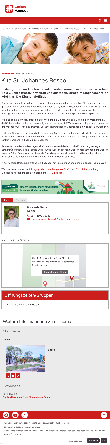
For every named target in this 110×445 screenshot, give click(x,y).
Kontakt (7, 200)
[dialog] (56, 432)
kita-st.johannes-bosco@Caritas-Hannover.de (55, 219)
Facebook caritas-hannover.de (6, 415)
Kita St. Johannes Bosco (93, 28)
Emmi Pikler (82, 169)
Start (15, 28)
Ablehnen (93, 440)
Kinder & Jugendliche (29, 28)
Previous (8, 375)
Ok (103, 440)
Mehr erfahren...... (77, 441)
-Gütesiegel (54, 172)
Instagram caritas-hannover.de (24, 415)
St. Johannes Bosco (71, 28)
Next (18, 375)
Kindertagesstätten (50, 28)
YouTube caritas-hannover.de (15, 415)
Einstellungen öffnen (55, 272)
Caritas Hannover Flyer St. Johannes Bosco (27, 397)
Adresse (20, 200)
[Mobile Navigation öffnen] (105, 20)
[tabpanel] (55, 48)
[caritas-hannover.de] (55, 8)
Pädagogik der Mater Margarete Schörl (50, 169)
